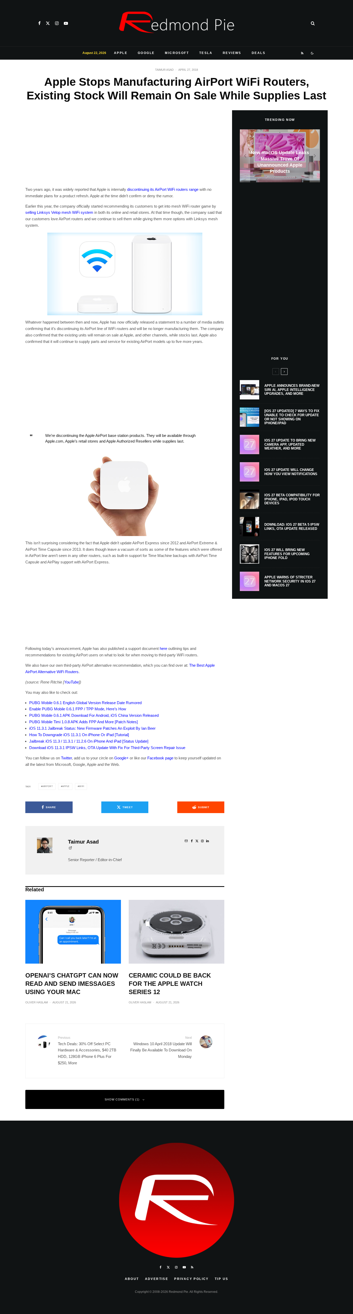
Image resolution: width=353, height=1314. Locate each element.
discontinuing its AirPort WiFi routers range (162, 189)
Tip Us (221, 1279)
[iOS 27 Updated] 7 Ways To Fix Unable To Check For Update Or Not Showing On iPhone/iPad (291, 417)
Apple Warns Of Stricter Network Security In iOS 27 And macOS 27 (290, 581)
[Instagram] (56, 23)
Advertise (156, 1279)
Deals (258, 53)
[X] (47, 23)
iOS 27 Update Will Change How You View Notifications (290, 472)
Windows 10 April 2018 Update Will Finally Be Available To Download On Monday (161, 1047)
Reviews (232, 53)
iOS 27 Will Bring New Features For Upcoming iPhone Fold (287, 554)
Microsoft (177, 53)
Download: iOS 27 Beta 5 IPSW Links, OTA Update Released (291, 527)
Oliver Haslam (36, 1002)
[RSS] (302, 53)
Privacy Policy (191, 1279)
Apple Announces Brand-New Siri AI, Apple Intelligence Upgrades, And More (291, 390)
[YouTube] (66, 23)
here (163, 648)
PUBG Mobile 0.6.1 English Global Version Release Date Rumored (85, 703)
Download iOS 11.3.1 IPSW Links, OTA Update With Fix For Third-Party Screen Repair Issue (107, 747)
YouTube (71, 682)
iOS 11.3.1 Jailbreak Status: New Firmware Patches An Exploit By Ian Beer (92, 728)
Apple (120, 53)
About (132, 1279)
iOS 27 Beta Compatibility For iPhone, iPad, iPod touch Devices (292, 499)
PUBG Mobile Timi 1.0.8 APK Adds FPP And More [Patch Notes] (83, 722)
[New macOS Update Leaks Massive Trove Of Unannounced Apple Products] (280, 155)
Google (146, 53)
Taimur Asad (164, 69)
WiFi (81, 786)
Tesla (205, 53)
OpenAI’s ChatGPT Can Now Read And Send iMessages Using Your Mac (71, 983)
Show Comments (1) (122, 1099)
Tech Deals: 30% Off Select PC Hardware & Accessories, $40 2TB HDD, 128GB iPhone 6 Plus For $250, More (87, 1050)
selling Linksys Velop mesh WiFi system (59, 212)
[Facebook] (39, 23)
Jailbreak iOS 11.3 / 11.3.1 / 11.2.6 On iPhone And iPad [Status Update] (88, 741)
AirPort (47, 786)
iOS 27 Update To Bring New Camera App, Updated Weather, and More (290, 444)
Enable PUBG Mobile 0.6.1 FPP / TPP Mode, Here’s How (77, 709)
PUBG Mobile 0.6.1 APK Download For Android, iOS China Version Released (94, 715)
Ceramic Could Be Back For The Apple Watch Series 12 (170, 983)
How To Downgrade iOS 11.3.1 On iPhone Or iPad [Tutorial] (79, 735)
